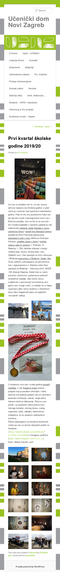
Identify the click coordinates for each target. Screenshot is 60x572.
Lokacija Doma (16, 60)
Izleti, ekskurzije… (36, 95)
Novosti (32, 88)
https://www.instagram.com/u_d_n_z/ (26, 438)
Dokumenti (14, 67)
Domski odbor (16, 88)
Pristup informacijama (20, 81)
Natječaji (29, 67)
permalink (30, 555)
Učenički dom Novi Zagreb (28, 21)
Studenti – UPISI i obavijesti (23, 102)
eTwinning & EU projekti (21, 109)
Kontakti (33, 60)
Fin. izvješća (40, 74)
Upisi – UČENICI (31, 53)
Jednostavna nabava (19, 74)
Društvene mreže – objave (22, 116)
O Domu (13, 53)
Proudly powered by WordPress (30, 566)
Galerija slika (15, 95)
